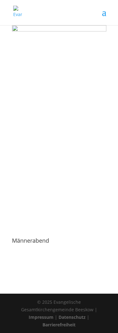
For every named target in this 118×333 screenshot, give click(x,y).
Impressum (41, 317)
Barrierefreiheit (59, 325)
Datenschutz (72, 317)
